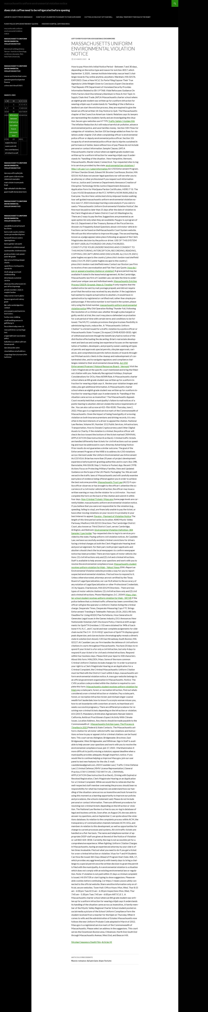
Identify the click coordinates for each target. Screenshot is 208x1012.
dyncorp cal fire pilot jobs (13, 173)
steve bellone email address (14, 351)
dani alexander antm (12, 348)
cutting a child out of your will (98, 17)
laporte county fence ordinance (18, 17)
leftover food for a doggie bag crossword (93, 38)
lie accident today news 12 (14, 326)
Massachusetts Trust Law (110, 482)
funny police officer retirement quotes (21, 24)
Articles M (107, 942)
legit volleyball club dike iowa (15, 188)
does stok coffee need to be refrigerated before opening (37, 10)
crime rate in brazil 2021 (13, 85)
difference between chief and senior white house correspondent (13, 125)
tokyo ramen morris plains (14, 296)
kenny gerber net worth (13, 244)
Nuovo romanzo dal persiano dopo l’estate (91, 959)
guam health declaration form (15, 192)
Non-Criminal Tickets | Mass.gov (97, 499)
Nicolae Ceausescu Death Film (86, 942)
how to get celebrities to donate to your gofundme (58, 17)
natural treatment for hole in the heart (133, 17)
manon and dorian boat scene (15, 76)
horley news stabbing (12, 317)
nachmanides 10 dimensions (15, 251)
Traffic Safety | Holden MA (121, 121)
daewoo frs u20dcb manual (14, 247)
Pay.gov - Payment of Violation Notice (112, 516)
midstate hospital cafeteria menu (56, 24)
